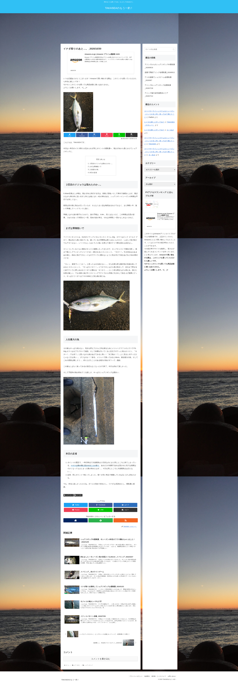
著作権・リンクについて (159, 676)
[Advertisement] (119, 28)
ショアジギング (69, 495)
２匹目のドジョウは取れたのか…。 (101, 163)
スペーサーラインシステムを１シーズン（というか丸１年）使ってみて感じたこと (159, 114)
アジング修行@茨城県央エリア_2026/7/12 (156, 94)
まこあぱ (170, 130)
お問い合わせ (172, 676)
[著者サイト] (75, 520)
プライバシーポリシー (135, 676)
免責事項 (147, 676)
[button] (173, 49)
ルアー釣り (79, 495)
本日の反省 (93, 172)
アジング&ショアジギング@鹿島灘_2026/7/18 (158, 86)
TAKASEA (152, 144)
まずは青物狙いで (95, 166)
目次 (98, 159)
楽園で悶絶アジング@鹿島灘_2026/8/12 (160, 72)
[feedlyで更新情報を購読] (100, 520)
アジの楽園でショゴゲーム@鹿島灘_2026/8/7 (158, 78)
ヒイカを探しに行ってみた (154, 122)
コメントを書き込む (100, 659)
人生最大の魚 (93, 169)
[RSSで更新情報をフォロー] (126, 520)
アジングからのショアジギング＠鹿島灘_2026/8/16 (160, 66)
